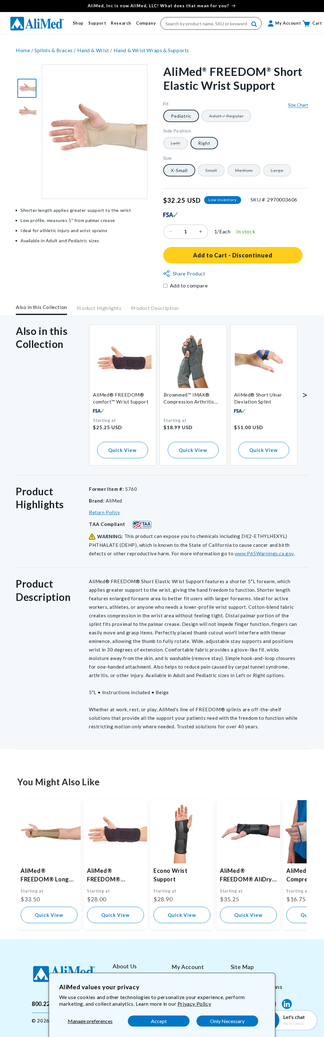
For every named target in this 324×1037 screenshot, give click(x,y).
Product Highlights (99, 308)
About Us (125, 966)
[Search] (254, 24)
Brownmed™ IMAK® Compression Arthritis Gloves (189, 398)
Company (146, 23)
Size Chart (298, 105)
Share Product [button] (189, 273)
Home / (25, 50)
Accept (159, 1021)
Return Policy (104, 512)
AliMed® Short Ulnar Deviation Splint (258, 398)
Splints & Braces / (55, 50)
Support (97, 23)
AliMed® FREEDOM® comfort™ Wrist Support (120, 398)
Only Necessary (227, 1021)
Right (204, 143)
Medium (247, 171)
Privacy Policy (194, 1004)
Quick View (122, 450)
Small (215, 171)
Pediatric (181, 116)
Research (121, 23)
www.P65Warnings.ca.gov (264, 553)
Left (179, 144)
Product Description (155, 308)
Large (281, 171)
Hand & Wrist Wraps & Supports (151, 50)
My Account (187, 966)
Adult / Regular (230, 117)
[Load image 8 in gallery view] (26, 88)
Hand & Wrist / (95, 50)
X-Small (179, 170)
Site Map (242, 966)
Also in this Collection (41, 307)
